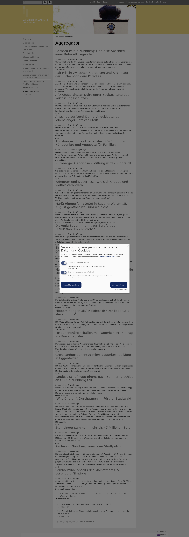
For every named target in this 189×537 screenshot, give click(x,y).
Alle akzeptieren (118, 285)
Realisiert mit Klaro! (121, 289)
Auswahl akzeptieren (71, 285)
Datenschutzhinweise (107, 257)
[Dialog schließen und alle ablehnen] (128, 245)
